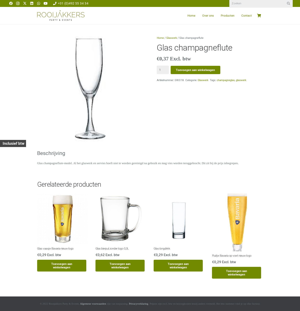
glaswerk (241, 80)
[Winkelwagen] (259, 15)
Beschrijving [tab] (51, 153)
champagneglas (226, 80)
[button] (216, 15)
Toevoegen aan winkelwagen (195, 70)
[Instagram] (17, 3)
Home (160, 37)
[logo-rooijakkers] (61, 15)
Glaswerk (171, 37)
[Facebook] (10, 3)
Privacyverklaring (138, 303)
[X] (24, 3)
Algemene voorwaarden (93, 303)
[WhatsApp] (38, 3)
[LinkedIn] (31, 3)
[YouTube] (45, 3)
